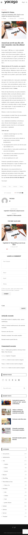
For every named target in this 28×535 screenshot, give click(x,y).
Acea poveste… (14, 453)
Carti (15, 499)
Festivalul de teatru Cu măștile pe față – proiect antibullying (19, 402)
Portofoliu (14, 488)
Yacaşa (4, 18)
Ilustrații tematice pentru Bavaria (9, 339)
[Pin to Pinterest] (20, 192)
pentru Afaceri (15, 502)
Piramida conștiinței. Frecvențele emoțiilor (12, 335)
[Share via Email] (22, 192)
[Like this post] (16, 192)
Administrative (14, 457)
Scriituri (14, 506)
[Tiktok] (23, 2)
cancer (4, 186)
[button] (3, 236)
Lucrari (15, 471)
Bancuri (14, 474)
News (3, 349)
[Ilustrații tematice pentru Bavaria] (6, 440)
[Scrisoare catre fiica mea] (6, 421)
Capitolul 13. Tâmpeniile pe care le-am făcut (14, 243)
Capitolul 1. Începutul (11, 356)
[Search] (26, 2)
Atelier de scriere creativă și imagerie (15, 359)
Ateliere (15, 464)
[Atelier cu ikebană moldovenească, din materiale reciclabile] (6, 412)
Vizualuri (14, 516)
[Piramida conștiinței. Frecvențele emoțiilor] (6, 431)
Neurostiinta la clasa (14, 481)
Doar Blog (14, 478)
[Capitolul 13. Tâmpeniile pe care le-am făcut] (14, 232)
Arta (14, 460)
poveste (15, 186)
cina (10, 186)
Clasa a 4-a (15, 485)
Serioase (14, 509)
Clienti (15, 467)
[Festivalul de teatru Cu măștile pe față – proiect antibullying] (6, 403)
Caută (3, 305)
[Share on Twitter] (19, 192)
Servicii (14, 513)
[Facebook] (22, 2)
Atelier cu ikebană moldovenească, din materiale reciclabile (18, 411)
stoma (21, 186)
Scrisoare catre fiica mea (7, 331)
